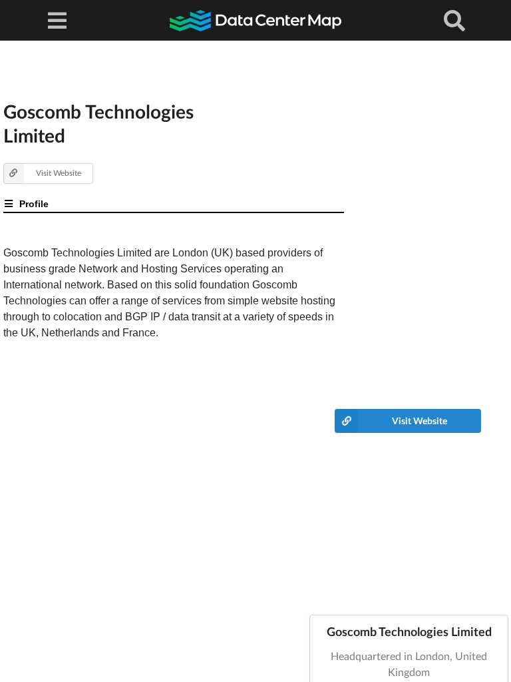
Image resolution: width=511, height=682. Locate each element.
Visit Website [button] (58, 173)
